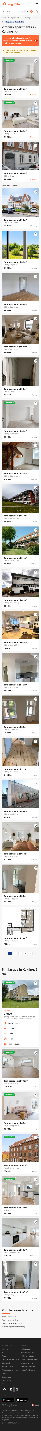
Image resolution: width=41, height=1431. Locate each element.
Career (4, 1373)
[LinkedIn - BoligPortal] (11, 1389)
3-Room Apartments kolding (13, 1327)
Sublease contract (27, 1356)
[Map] (37, 11)
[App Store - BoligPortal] (22, 1400)
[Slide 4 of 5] (22, 84)
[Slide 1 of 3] (19, 384)
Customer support (27, 1363)
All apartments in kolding (15, 22)
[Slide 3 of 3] (22, 384)
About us (5, 1349)
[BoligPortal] (11, 4)
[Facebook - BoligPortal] (4, 1389)
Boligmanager (7, 1377)
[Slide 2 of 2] (21, 553)
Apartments (15, 18)
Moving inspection (27, 1352)
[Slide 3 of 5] (20, 84)
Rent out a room (26, 1349)
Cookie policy (6, 1363)
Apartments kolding (10, 1320)
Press (4, 1356)
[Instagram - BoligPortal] (17, 1389)
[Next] (35, 953)
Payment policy (7, 1366)
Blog (3, 1352)
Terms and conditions (28, 1366)
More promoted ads (10, 185)
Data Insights (6, 1380)
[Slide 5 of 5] (23, 84)
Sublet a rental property (29, 1359)
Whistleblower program (10, 1370)
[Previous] (5, 953)
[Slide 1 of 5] (18, 84)
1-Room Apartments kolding (13, 1323)
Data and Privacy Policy (10, 1359)
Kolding (27, 18)
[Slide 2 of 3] (20, 384)
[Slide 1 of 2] (20, 553)
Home (4, 18)
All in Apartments (9, 1316)
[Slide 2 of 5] (19, 84)
